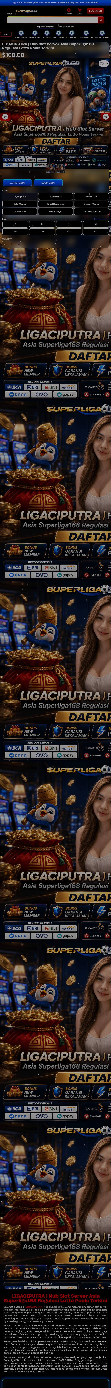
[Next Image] (106, 117)
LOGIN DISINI (48, 183)
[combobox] (52, 20)
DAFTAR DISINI (17, 183)
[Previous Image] (5, 117)
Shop (9, 13)
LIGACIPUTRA (34, 1306)
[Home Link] (26, 11)
